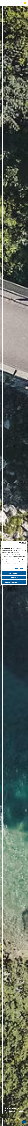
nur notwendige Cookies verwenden (14, 582)
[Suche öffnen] (6, 2)
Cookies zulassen (14, 573)
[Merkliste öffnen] (5, 2)
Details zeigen (19, 568)
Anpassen (13, 577)
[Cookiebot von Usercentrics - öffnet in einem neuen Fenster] (19, 543)
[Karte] (4, 2)
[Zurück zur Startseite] (21, 3)
